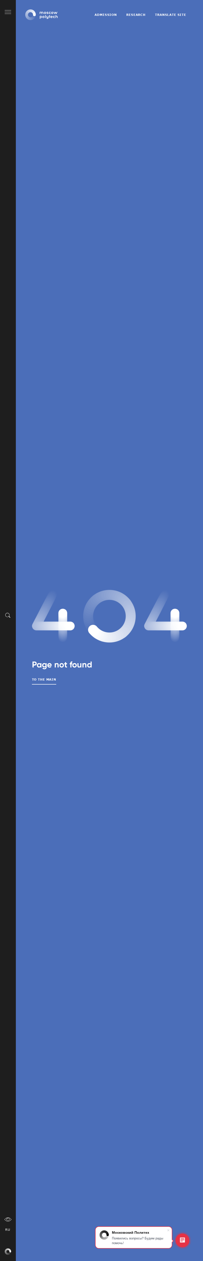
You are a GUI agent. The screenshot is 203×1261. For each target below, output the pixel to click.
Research (136, 14)
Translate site (170, 14)
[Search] (8, 615)
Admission (106, 14)
